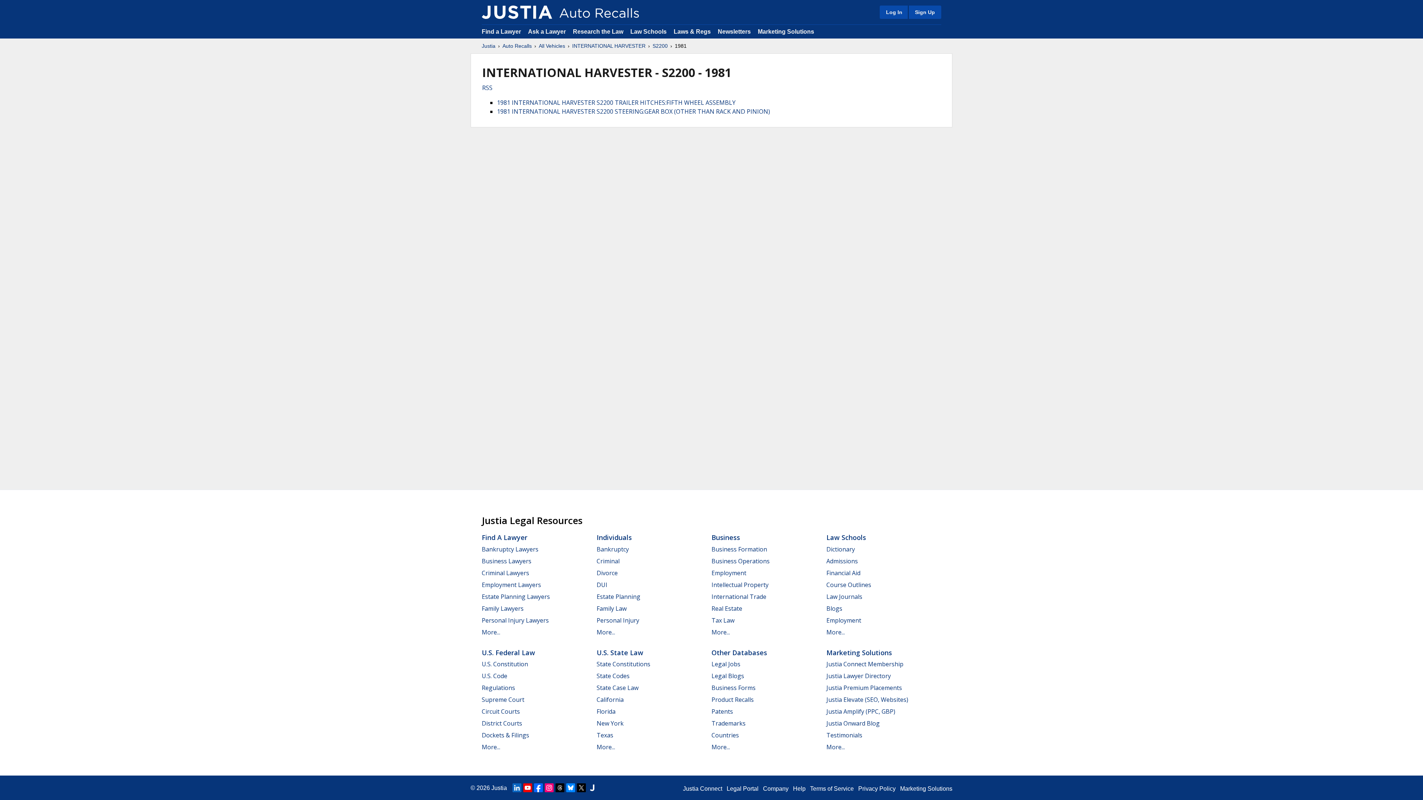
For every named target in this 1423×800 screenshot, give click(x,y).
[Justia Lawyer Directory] (592, 787)
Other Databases (739, 652)
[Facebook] (538, 787)
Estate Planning (618, 597)
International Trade (739, 597)
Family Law (612, 608)
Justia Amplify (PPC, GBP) (860, 711)
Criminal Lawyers (505, 573)
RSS (487, 88)
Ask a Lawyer (547, 32)
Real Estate (727, 608)
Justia (488, 46)
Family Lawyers (503, 608)
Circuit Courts (501, 711)
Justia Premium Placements (864, 688)
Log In (894, 12)
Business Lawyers (506, 561)
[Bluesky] (570, 787)
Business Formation (739, 549)
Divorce (607, 573)
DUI (602, 585)
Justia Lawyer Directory (858, 676)
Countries (725, 735)
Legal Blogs (728, 676)
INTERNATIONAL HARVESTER (609, 46)
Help (799, 789)
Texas (605, 735)
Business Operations (741, 561)
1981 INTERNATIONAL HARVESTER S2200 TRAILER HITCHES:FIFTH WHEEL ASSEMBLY (616, 103)
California (610, 700)
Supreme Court (503, 700)
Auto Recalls (517, 46)
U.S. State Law (620, 652)
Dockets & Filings (505, 735)
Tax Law (723, 620)
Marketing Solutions (786, 32)
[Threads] (559, 787)
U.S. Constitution (505, 664)
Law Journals (844, 597)
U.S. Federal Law (508, 652)
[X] (581, 787)
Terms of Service (832, 789)
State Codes (613, 676)
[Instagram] (549, 787)
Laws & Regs (692, 32)
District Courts (502, 723)
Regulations (498, 688)
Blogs (834, 608)
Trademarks (729, 723)
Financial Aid (843, 573)
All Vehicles (552, 46)
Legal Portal (743, 789)
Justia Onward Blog (853, 723)
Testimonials (844, 735)
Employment (729, 573)
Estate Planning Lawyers (516, 597)
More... (491, 632)
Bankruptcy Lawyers (510, 549)
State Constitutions (623, 664)
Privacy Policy (877, 789)
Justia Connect (702, 789)
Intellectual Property (740, 585)
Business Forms (734, 688)
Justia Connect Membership (864, 664)
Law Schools (648, 32)
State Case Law (617, 688)
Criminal (608, 561)
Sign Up (925, 12)
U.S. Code (494, 676)
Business (726, 537)
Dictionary (840, 549)
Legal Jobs (726, 664)
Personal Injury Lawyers (515, 620)
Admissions (842, 561)
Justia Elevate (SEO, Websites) (867, 700)
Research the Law (598, 32)
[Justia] (517, 12)
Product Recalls (733, 700)
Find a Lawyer (501, 32)
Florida (606, 711)
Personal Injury (618, 620)
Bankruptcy (613, 549)
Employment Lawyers (511, 585)
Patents (722, 711)
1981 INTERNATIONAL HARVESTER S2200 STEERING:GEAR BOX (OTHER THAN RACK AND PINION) (633, 111)
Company (776, 789)
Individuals (614, 537)
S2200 (660, 46)
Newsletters (734, 32)
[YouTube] (527, 787)
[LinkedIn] (517, 787)
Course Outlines (848, 585)
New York (610, 723)
